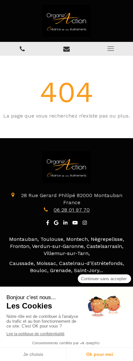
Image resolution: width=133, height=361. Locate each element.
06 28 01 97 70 (72, 210)
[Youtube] (75, 224)
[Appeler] (22, 49)
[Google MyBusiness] (56, 224)
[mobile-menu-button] (111, 48)
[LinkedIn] (65, 224)
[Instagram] (85, 224)
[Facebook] (47, 224)
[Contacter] (66, 49)
